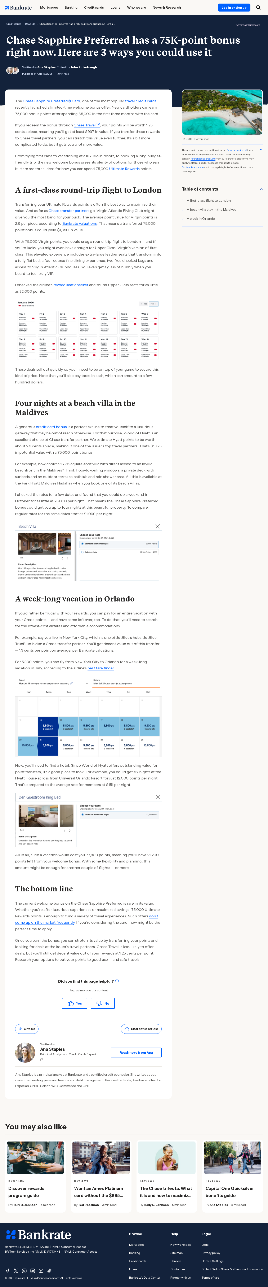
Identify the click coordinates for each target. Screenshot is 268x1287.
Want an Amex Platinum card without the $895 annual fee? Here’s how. (98, 1195)
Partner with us (180, 1277)
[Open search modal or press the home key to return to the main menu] (258, 7)
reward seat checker (70, 285)
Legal (205, 1245)
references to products (203, 158)
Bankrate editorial (237, 150)
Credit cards (137, 1261)
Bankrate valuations (79, 223)
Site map (176, 1253)
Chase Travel (87, 125)
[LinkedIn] (32, 1270)
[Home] (18, 7)
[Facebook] (7, 1270)
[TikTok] (49, 1270)
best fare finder (101, 668)
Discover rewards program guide (26, 1192)
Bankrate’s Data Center (144, 1277)
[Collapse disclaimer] (261, 149)
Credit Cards (13, 23)
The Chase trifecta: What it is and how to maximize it (166, 1195)
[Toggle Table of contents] (261, 189)
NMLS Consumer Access (69, 1247)
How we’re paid (181, 1245)
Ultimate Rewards (124, 168)
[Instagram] (24, 1270)
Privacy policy (211, 1253)
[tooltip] (117, 981)
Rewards (30, 23)
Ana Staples (46, 67)
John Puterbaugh (84, 67)
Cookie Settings (212, 1261)
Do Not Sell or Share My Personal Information (232, 1269)
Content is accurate (193, 167)
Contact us (177, 1269)
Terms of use (210, 1277)
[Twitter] (15, 1270)
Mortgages (136, 1245)
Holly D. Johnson (24, 1205)
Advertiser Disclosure (248, 24)
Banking (134, 1253)
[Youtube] (41, 1270)
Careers (175, 1261)
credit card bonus (51, 427)
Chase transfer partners (69, 210)
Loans (133, 1269)
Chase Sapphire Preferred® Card (51, 101)
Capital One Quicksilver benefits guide (230, 1192)
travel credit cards (140, 101)
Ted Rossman (88, 1205)
